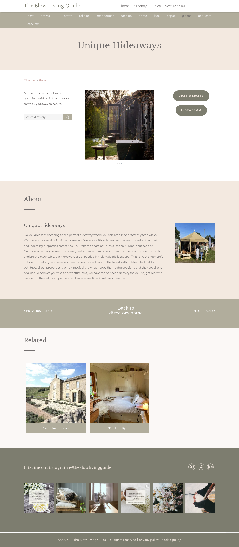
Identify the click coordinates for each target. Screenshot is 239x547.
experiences (105, 15)
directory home (126, 313)
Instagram (191, 110)
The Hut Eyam (119, 428)
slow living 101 (175, 6)
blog (158, 6)
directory (140, 6)
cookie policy (171, 540)
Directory (30, 80)
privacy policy (149, 540)
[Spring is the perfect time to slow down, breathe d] (103, 498)
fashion (126, 15)
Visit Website (191, 95)
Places (186, 15)
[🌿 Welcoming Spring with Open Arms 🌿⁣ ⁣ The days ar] (168, 498)
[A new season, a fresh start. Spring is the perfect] (135, 498)
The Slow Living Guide (52, 5)
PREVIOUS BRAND (39, 311)
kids (157, 15)
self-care (205, 15)
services (33, 23)
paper (171, 15)
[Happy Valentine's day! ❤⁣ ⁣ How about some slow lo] (200, 498)
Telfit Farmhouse (56, 428)
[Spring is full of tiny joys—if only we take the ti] (39, 498)
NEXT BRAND (203, 311)
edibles (84, 15)
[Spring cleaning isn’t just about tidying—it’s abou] (71, 498)
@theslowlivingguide (90, 467)
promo (45, 15)
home (125, 6)
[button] (117, 163)
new (30, 15)
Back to (126, 308)
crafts (68, 15)
